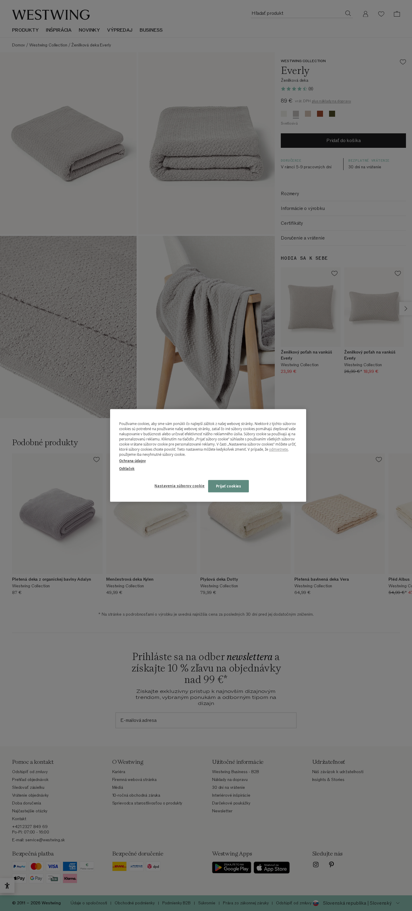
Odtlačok (127, 468)
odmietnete (278, 449)
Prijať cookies (228, 486)
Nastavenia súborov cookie (179, 486)
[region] (208, 455)
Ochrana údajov (132, 461)
